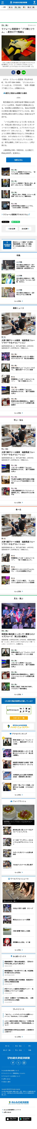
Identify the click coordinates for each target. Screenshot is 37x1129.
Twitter (18, 1063)
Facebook (13, 1063)
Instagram (24, 1063)
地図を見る (18, 160)
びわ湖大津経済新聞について (11, 1070)
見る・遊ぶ (18, 7)
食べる (11, 7)
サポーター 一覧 (18, 718)
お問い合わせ (6, 1079)
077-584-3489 (14, 82)
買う (24, 7)
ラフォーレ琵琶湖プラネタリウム (15, 214)
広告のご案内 (6, 1081)
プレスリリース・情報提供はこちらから (14, 1073)
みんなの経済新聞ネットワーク (18, 1102)
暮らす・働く (31, 7)
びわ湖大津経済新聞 (18, 2)
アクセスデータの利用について (11, 1076)
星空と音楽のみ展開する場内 (16, 93)
